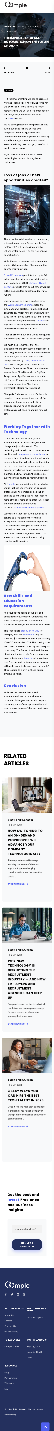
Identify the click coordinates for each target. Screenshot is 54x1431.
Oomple (11, 484)
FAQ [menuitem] (6, 1388)
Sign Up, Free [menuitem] (33, 1346)
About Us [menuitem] (9, 1315)
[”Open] (48, 4)
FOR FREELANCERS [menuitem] (36, 1340)
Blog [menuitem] (6, 1372)
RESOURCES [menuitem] (10, 1366)
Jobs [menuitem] (29, 1357)
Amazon (28, 658)
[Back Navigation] (27, 68)
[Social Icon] (6, 1294)
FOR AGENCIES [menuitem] (12, 1340)
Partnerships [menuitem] (10, 1378)
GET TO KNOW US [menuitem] (14, 1309)
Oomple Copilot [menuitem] (35, 1317)
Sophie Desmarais (14, 26)
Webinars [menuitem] (9, 1383)
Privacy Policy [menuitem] (11, 1331)
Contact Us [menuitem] (10, 1326)
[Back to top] (45, 1426)
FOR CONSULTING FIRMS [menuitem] (36, 1310)
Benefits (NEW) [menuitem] (34, 1352)
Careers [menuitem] (8, 1320)
